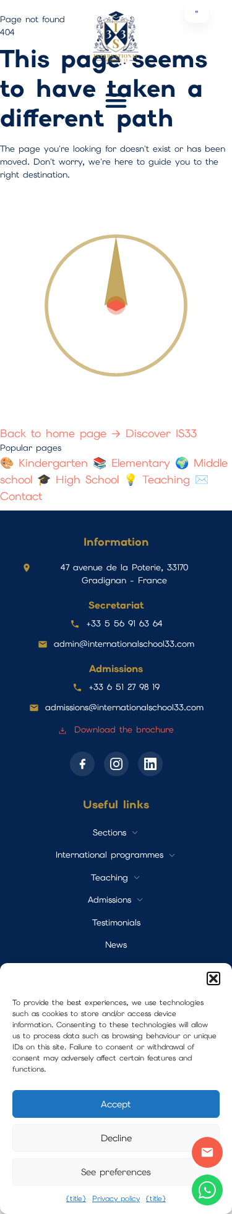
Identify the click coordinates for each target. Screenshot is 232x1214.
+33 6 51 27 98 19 (124, 686)
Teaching (159, 479)
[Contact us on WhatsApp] (207, 1190)
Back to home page (60, 433)
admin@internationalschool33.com (124, 643)
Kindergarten (46, 463)
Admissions (109, 899)
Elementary (134, 463)
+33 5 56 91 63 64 (124, 623)
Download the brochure (122, 729)
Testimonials (116, 922)
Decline (116, 1138)
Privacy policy (116, 1199)
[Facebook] (82, 764)
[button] (213, 978)
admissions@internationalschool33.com (124, 707)
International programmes (109, 854)
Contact (207, 1152)
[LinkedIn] (150, 764)
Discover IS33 (161, 433)
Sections (109, 832)
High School (80, 479)
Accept (116, 1104)
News (116, 944)
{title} (76, 1199)
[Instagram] (116, 764)
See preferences (116, 1172)
